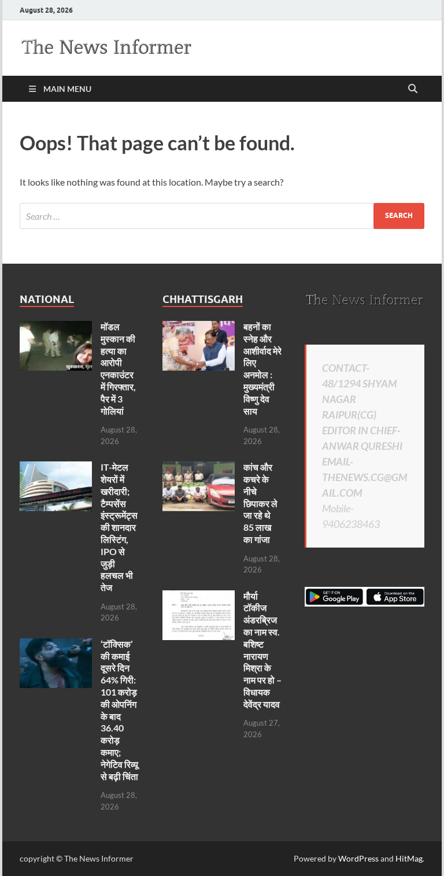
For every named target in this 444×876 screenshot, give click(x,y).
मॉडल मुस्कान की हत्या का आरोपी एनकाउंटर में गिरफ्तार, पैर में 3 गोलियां (118, 368)
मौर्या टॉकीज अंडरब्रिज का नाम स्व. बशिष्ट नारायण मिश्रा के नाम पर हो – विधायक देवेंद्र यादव (262, 649)
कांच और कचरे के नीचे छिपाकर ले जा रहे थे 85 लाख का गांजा (260, 503)
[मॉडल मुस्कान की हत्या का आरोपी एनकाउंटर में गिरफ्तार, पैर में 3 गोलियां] (56, 327)
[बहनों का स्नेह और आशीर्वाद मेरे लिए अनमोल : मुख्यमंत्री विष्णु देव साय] (198, 327)
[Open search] (412, 89)
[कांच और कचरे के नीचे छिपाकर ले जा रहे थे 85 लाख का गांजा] (198, 468)
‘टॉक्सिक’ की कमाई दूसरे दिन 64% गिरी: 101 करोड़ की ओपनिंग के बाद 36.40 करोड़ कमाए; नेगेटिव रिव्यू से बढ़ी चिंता (119, 710)
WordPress (358, 858)
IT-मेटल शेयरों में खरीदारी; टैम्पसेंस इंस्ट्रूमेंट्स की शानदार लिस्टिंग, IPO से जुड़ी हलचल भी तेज (119, 527)
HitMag (409, 858)
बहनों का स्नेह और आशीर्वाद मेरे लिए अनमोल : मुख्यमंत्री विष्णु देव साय (262, 368)
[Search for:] (222, 216)
